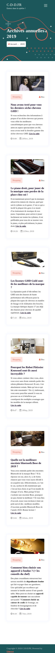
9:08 (14, 139)
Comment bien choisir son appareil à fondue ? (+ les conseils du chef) (26, 570)
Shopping (17, 97)
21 (24, 231)
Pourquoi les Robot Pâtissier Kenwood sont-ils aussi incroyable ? (27, 370)
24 (22, 518)
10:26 (15, 231)
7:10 (14, 318)
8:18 (14, 614)
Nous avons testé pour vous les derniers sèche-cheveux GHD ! (26, 108)
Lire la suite (34, 134)
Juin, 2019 (28, 518)
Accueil (13, 44)
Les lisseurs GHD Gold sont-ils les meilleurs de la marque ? (27, 284)
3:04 (14, 518)
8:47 (14, 410)
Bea (42, 97)
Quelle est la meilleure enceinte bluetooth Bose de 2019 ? (26, 463)
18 (22, 410)
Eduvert (10, 651)
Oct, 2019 (27, 318)
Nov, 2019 (28, 139)
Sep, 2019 (28, 410)
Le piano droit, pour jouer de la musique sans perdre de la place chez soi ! (27, 191)
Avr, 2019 (27, 614)
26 (22, 139)
